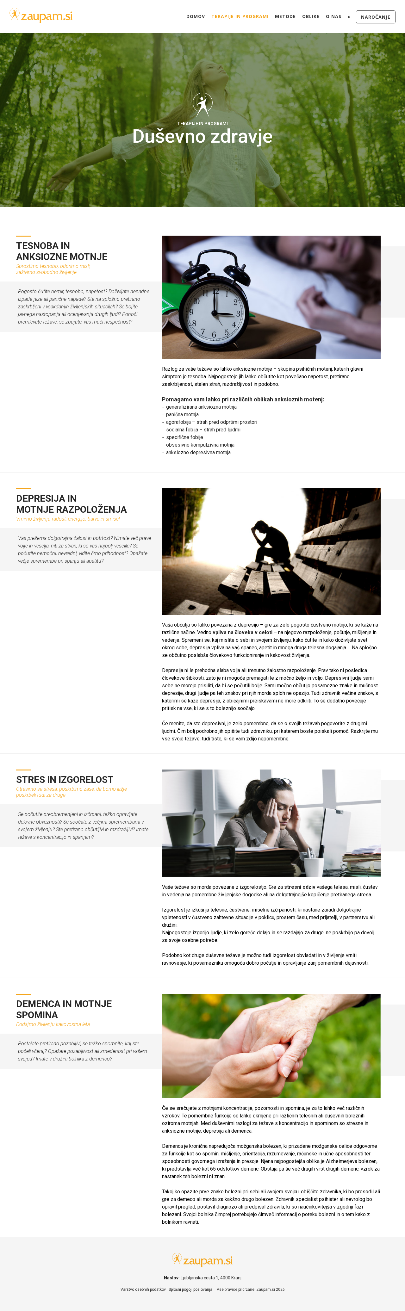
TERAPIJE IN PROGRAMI (240, 16)
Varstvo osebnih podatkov (143, 1289)
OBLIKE (311, 16)
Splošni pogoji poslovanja (190, 1289)
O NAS (333, 16)
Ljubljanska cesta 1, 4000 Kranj (211, 1277)
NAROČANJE (375, 17)
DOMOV (195, 16)
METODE (285, 16)
